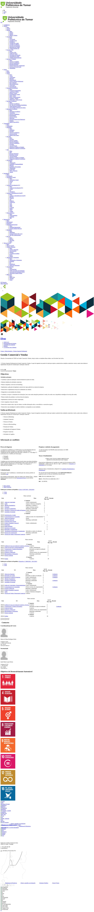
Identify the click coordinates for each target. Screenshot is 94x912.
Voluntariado (12, 168)
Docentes (8, 136)
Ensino (5, 69)
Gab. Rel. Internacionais (15, 235)
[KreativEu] (4, 831)
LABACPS (12, 202)
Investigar (11, 144)
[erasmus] (3, 833)
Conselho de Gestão (14, 43)
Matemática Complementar (11, 529)
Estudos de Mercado (9, 520)
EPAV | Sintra (12, 95)
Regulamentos (12, 115)
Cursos (8, 73)
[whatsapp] (16, 885)
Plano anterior (7, 485)
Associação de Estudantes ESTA (17, 272)
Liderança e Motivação (10, 552)
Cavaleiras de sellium (14, 253)
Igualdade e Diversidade (15, 166)
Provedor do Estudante (14, 46)
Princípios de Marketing (10, 508)
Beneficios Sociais (13, 155)
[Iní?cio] (16, 8)
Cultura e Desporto (10, 247)
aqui (7, 474)
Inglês (6, 503)
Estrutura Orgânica (43, 883)
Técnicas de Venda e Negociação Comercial (15, 534)
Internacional (7, 219)
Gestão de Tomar (13, 53)
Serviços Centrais (13, 140)
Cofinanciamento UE (14, 48)
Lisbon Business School (15, 106)
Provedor (11, 131)
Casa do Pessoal (13, 145)
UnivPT (5, 26)
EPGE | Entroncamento (14, 97)
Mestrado (11, 78)
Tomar (10, 279)
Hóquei (11, 256)
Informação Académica (11, 109)
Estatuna (11, 252)
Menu (7, 27)
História (8, 30)
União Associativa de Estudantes (17, 270)
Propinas (11, 120)
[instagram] (4, 885)
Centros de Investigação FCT (13, 185)
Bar (10, 262)
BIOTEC (11, 197)
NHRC (11, 209)
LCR (10, 203)
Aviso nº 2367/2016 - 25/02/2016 (26, 489)
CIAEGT (11, 198)
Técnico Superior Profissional (16, 81)
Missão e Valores (13, 35)
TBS (10, 218)
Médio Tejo (9, 274)
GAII (10, 182)
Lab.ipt (11, 181)
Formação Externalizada (12, 88)
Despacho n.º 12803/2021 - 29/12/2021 (28, 561)
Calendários (12, 113)
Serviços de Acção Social (15, 67)
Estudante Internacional (11, 224)
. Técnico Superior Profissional (20, 351)
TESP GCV (6, 342)
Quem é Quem (55, 883)
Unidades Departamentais (15, 57)
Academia (11, 216)
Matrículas (11, 118)
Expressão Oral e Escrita (10, 521)
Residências (12, 264)
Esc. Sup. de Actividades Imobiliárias (18, 105)
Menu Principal (4, 283)
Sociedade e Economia (10, 511)
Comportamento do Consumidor (12, 516)
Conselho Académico (14, 44)
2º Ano (5, 493)
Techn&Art (12, 191)
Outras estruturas (10, 212)
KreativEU (9, 223)
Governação (9, 36)
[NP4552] (3, 829)
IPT (2, 22)
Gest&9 (11, 211)
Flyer (3, 338)
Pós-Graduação (13, 82)
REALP (8, 236)
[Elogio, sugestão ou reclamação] (5, 822)
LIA (10, 184)
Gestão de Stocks (9, 550)
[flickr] (13, 885)
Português (7, 507)
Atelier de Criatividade (10, 502)
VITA (10, 210)
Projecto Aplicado (9, 555)
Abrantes (11, 278)
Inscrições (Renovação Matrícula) (17, 119)
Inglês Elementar (8, 526)
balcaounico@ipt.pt (21, 478)
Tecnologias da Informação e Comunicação (15, 531)
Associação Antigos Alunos (15, 273)
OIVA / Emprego (13, 170)
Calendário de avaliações (9, 344)
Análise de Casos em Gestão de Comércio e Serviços (17, 546)
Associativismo (10, 266)
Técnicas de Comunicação (11, 532)
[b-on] (2, 835)
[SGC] (2, 830)
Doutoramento (12, 80)
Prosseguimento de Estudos (10, 343)
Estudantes (8, 127)
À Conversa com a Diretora (10, 347)
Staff (7, 149)
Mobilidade (9, 230)
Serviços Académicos (14, 63)
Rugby (11, 255)
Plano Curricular (7, 487)
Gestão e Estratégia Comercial (12, 523)
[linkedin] (10, 885)
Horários (6, 346)
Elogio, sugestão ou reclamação (27, 883)
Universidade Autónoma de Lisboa (17, 107)
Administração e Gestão (10, 515)
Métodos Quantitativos (10, 505)
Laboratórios (12, 68)
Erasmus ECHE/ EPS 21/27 (15, 233)
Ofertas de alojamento (14, 265)
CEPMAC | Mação (13, 98)
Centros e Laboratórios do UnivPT (14, 193)
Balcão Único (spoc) (14, 135)
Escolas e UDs (9, 49)
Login (5, 11)
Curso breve (12, 85)
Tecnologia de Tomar (14, 56)
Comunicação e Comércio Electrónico (13, 549)
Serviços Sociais (13, 116)
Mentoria (11, 165)
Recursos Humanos (13, 64)
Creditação (55, 574)
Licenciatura (12, 77)
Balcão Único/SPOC (14, 122)
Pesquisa (4, 282)
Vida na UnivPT (7, 243)
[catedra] (3, 834)
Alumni (11, 172)
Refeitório (11, 261)
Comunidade (6, 123)
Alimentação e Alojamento (12, 257)
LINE (10, 206)
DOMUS (11, 201)
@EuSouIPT (9, 160)
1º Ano (5, 492)
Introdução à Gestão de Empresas (12, 577)
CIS (10, 199)
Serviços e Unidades (11, 59)
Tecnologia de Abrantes (14, 55)
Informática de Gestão (10, 575)
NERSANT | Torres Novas (15, 99)
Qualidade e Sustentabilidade (16, 164)
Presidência (12, 42)
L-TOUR (11, 207)
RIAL (10, 241)
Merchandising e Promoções (11, 554)
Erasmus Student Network (15, 228)
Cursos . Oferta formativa (6, 351)
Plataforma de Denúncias (11, 883)
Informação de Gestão (14, 47)
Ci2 (10, 190)
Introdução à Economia (10, 528)
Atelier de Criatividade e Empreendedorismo (15, 585)
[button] (1, 910)
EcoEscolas (12, 169)
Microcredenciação (13, 84)
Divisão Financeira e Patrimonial (17, 65)
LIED (10, 205)
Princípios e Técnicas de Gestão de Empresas (15, 510)
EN (4, 13)
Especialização (12, 86)
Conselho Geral (13, 40)
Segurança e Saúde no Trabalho (16, 147)
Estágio (6, 558)
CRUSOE (11, 240)
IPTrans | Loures (13, 93)
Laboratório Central (11, 177)
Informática (7, 524)
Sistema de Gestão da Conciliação (17, 148)
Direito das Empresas (9, 518)
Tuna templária (12, 251)
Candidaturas (7, 24)
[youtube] (7, 885)
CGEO (11, 189)
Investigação (6, 173)
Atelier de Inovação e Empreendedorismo (14, 547)
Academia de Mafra (14, 92)
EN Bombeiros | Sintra (14, 94)
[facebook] (2, 885)
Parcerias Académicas (11, 101)
